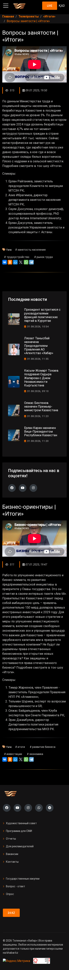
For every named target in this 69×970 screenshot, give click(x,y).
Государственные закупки (22, 878)
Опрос (10, 894)
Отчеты (11, 838)
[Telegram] (31, 262)
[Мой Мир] (15, 262)
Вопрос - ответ (15, 886)
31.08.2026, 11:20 (38, 441)
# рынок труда (43, 257)
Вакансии (12, 854)
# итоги (20, 746)
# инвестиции (13, 754)
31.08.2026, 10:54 (38, 326)
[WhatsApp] (26, 262)
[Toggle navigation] (6, 6)
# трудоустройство (16, 257)
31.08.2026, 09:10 (38, 391)
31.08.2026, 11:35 (38, 359)
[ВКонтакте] (4, 262)
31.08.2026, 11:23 (38, 416)
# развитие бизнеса (42, 746)
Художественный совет (21, 823)
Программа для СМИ (19, 830)
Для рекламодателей (20, 846)
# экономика (35, 754)
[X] (20, 262)
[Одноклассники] (10, 262)
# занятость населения (30, 249)
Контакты (12, 861)
